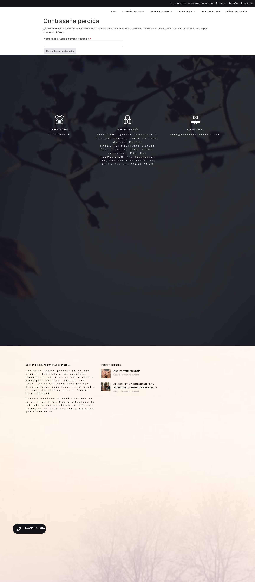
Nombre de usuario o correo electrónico (73, 38)
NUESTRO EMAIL (195, 130)
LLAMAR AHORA (35, 527)
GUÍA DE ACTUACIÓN (236, 11)
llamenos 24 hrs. (59, 130)
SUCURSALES (185, 11)
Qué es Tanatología (127, 371)
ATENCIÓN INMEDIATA (133, 11)
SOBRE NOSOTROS (210, 11)
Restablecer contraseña (60, 51)
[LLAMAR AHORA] (18, 528)
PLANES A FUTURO (159, 11)
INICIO (113, 11)
